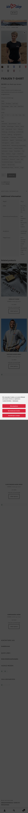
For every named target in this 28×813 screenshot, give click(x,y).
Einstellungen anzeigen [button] (14, 415)
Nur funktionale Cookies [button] (14, 410)
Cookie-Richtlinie (7, 400)
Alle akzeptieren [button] (14, 406)
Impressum (15, 400)
